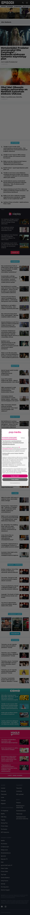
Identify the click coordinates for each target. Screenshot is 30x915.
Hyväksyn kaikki (15, 476)
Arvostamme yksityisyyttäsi (9, 437)
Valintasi (23, 438)
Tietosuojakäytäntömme (15, 483)
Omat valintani (15, 479)
